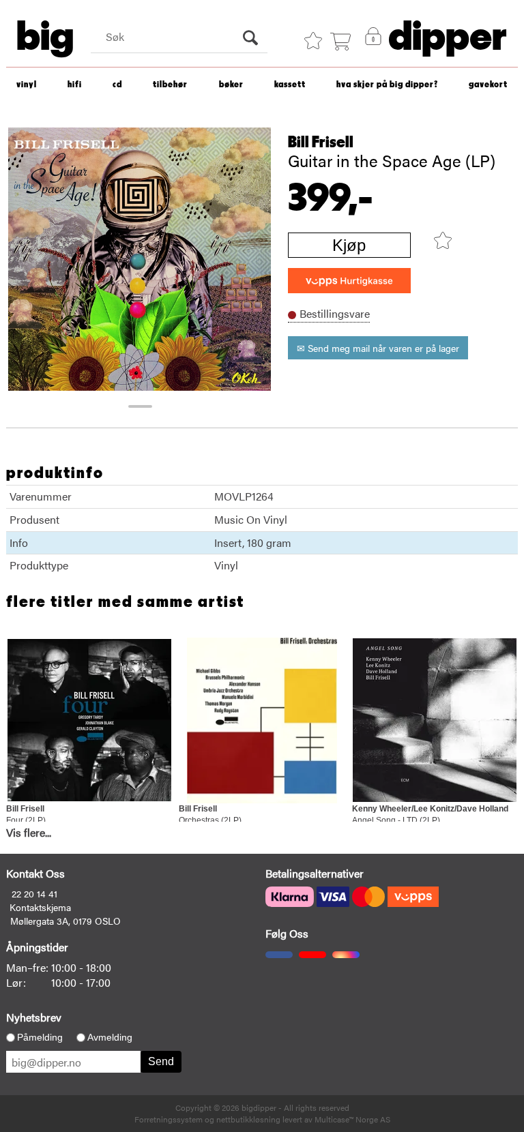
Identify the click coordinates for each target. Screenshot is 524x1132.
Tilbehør (170, 84)
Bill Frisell (320, 142)
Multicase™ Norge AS (352, 1119)
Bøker (231, 84)
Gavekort (488, 84)
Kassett (290, 84)
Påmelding (40, 1037)
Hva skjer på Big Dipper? (387, 84)
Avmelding (109, 1037)
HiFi (75, 84)
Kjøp (349, 245)
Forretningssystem (168, 1119)
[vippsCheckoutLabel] (349, 280)
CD (117, 84)
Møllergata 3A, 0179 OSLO (65, 920)
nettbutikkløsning (248, 1119)
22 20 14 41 (34, 893)
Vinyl (26, 84)
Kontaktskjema (40, 907)
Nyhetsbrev (33, 1017)
